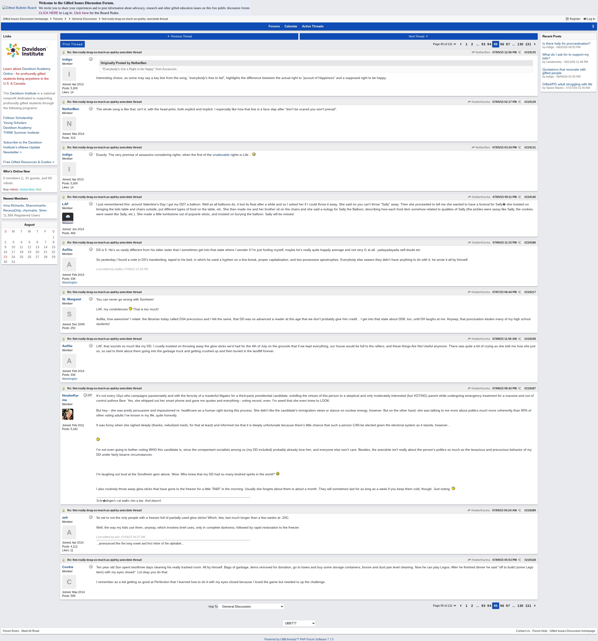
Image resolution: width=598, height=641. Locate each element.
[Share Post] (519, 52)
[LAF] (67, 223)
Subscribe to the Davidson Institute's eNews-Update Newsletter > (22, 147)
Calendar (291, 26)
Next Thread (417, 36)
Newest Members (15, 198)
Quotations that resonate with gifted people (564, 71)
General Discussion (84, 19)
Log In (591, 19)
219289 (531, 510)
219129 (531, 102)
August (29, 224)
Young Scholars (14, 123)
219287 (531, 388)
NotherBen (482, 52)
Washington (69, 282)
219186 (531, 242)
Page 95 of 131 (443, 44)
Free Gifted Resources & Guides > (28, 162)
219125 (531, 52)
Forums (58, 19)
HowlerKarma (480, 102)
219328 (531, 560)
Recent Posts (551, 36)
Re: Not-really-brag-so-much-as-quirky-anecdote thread (104, 52)
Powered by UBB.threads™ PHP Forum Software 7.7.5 (299, 639)
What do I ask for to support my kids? (565, 56)
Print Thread (72, 44)
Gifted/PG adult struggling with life (567, 84)
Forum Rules (11, 631)
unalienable (221, 155)
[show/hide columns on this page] (593, 26)
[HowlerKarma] (67, 419)
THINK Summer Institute (21, 132)
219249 (531, 338)
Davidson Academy (17, 127)
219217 (531, 292)
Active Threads (313, 26)
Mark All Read (30, 631)
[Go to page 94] (461, 44)
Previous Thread (181, 36)
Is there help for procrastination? (566, 43)
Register (574, 19)
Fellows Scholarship (18, 118)
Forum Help (539, 631)
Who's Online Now (16, 171)
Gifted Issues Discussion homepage (25, 19)
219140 (531, 197)
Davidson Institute (23, 93)
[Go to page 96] (535, 44)
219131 (531, 147)
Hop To (213, 606)
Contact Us (523, 631)
